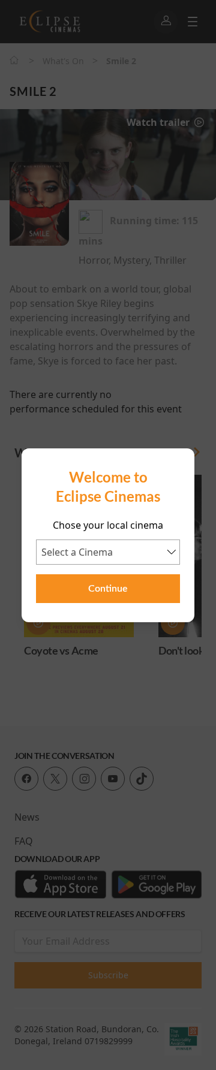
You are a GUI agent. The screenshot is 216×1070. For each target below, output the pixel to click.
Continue (108, 588)
